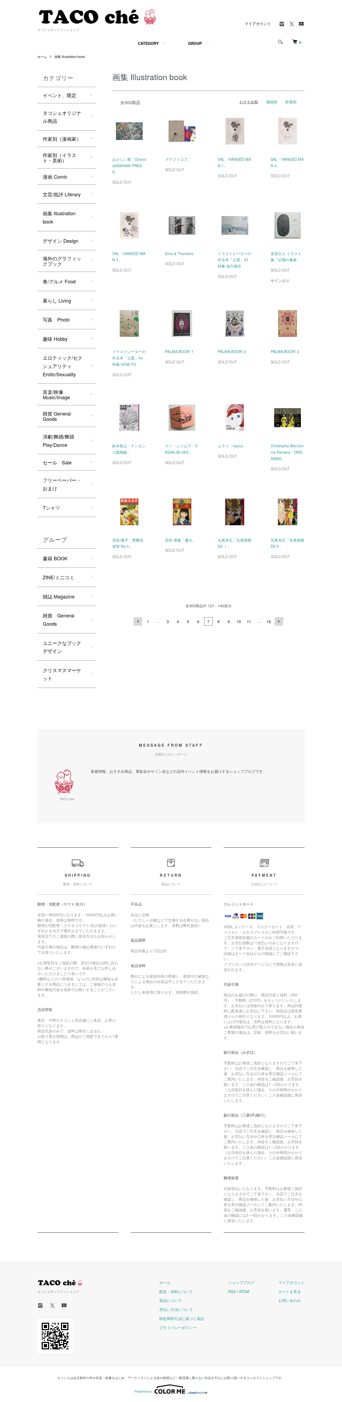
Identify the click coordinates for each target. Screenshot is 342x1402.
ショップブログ (241, 1282)
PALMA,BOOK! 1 (179, 351)
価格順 (271, 101)
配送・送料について (176, 1291)
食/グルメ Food (59, 281)
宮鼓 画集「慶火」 (180, 540)
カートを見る (289, 1291)
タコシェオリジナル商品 (62, 116)
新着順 (291, 101)
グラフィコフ (176, 159)
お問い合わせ (289, 1300)
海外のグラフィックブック (62, 261)
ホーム (42, 56)
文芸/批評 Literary (62, 194)
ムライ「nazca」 (232, 445)
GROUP (195, 43)
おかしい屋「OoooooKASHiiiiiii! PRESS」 (129, 165)
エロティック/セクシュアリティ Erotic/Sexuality (63, 365)
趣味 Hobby (55, 338)
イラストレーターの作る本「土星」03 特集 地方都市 (235, 260)
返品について (170, 1300)
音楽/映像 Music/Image (56, 394)
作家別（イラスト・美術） (59, 157)
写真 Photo (56, 319)
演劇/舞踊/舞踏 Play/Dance (58, 440)
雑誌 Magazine (59, 596)
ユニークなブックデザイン (62, 647)
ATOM (244, 1291)
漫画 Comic (55, 176)
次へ (279, 621)
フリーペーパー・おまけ (62, 484)
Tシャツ (51, 507)
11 (249, 621)
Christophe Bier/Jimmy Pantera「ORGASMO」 (287, 452)
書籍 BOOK (55, 558)
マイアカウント (258, 23)
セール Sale (57, 462)
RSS (232, 1291)
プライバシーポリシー (178, 1327)
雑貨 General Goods (57, 416)
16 (269, 621)
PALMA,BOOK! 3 (285, 351)
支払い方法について (176, 1309)
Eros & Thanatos (179, 253)
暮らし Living (57, 300)
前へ (138, 621)
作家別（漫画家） (62, 138)
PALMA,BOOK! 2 (232, 351)
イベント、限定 (59, 95)
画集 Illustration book (70, 56)
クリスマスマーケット (62, 674)
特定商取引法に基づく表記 (181, 1318)
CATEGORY (148, 43)
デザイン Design (60, 240)
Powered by (143, 1391)
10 (239, 621)
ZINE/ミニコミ (58, 577)
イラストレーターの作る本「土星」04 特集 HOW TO (129, 358)
